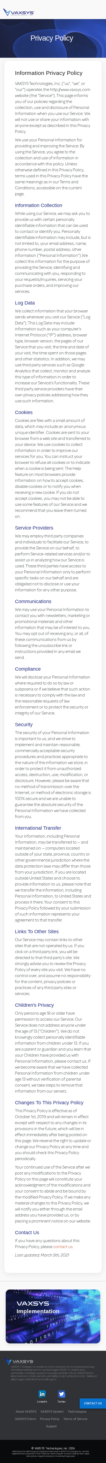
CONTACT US (93, 1403)
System (52, 1411)
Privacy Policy (49, 1419)
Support (51, 1426)
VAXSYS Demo (25, 1419)
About (26, 1411)
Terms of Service (75, 1419)
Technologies (77, 1411)
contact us (63, 1246)
